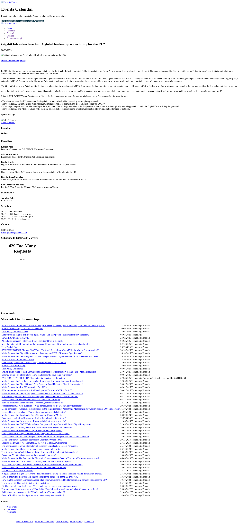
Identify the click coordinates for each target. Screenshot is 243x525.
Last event (11, 509)
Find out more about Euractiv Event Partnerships (22, 21)
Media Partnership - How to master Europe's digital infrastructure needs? (34, 421)
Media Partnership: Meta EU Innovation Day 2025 (24, 387)
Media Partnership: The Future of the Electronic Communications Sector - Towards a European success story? (50, 458)
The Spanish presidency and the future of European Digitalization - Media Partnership (40, 446)
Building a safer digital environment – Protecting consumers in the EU (33, 402)
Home (9, 28)
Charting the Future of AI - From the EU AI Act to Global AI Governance (34, 443)
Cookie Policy (62, 521)
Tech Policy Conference (12, 369)
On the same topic (15, 38)
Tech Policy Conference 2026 (15, 331)
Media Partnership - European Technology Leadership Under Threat (32, 440)
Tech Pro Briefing (9, 347)
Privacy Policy (76, 521)
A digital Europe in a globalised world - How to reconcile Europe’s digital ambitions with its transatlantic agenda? (52, 473)
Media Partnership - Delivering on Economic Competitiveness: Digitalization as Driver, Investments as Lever (50, 356)
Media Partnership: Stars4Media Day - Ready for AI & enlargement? (32, 430)
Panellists (11, 30)
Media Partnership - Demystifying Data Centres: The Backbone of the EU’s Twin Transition (42, 393)
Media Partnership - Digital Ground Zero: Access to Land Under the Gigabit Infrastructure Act (43, 384)
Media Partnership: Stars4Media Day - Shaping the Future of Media (32, 415)
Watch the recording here (13, 60)
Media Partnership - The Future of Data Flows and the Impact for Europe (34, 467)
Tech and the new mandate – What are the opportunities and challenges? (34, 412)
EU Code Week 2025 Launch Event (18, 359)
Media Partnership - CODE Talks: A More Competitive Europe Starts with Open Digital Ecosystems (46, 424)
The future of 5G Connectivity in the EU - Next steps (25, 483)
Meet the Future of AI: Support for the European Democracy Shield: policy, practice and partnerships (46, 344)
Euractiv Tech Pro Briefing (13, 365)
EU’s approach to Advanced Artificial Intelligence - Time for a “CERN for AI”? (37, 390)
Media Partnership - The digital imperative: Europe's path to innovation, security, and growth (43, 381)
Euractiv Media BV (24, 521)
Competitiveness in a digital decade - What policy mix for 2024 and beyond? (35, 433)
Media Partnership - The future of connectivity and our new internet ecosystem (36, 461)
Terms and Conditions (44, 521)
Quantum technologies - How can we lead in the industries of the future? (34, 418)
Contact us (89, 521)
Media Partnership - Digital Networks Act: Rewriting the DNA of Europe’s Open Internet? (42, 353)
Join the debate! (8, 122)
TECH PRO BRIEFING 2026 (15, 338)
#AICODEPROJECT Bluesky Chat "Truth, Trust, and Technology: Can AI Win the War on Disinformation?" (50, 350)
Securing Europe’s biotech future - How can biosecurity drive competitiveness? (37, 375)
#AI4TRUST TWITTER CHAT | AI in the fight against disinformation (33, 378)
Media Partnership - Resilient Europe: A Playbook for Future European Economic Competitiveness (45, 436)
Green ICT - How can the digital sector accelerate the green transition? (33, 495)
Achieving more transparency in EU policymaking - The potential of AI (33, 492)
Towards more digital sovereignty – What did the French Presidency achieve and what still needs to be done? (50, 489)
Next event (11, 507)
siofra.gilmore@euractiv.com (14, 232)
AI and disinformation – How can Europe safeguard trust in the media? (33, 341)
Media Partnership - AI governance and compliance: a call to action (31, 449)
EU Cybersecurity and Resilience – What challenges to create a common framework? (39, 486)
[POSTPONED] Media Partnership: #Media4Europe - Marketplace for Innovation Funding (42, 464)
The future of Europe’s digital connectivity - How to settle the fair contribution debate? (40, 452)
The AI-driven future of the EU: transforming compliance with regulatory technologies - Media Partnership (49, 372)
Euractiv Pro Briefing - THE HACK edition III (22, 328)
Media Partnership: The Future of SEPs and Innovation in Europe (31, 399)
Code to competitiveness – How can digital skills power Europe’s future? (34, 362)
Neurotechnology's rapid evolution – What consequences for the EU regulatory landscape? (42, 406)
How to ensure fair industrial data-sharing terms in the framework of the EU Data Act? (40, 477)
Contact (10, 36)
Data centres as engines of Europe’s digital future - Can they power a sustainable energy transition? (45, 335)
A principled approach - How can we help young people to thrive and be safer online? (40, 396)
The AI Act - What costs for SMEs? (17, 470)
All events (11, 512)
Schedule (11, 33)
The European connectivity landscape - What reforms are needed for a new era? (37, 427)
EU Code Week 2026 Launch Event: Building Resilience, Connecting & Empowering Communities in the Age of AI (53, 325)
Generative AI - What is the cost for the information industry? (29, 455)
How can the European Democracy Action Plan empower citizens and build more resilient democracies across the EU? (54, 480)
